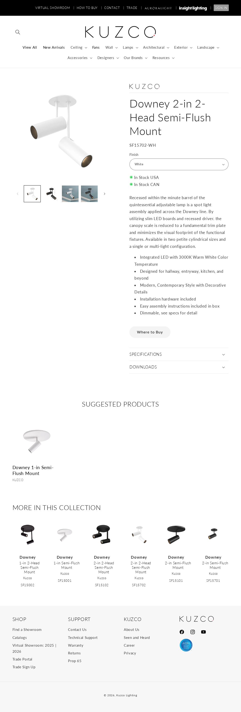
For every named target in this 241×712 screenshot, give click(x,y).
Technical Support (83, 637)
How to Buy (89, 8)
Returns (74, 653)
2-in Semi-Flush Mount (178, 565)
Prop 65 (74, 661)
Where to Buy (150, 332)
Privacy (130, 653)
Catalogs (19, 637)
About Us (132, 629)
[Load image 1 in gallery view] (32, 194)
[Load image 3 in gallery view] (51, 194)
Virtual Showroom (54, 8)
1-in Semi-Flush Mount (67, 565)
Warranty (75, 645)
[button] (17, 32)
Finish (134, 155)
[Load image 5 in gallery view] (89, 194)
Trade (134, 8)
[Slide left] (17, 194)
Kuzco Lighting (126, 695)
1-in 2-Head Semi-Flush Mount (29, 567)
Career (129, 645)
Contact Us (77, 629)
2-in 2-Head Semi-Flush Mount (104, 567)
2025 (49, 645)
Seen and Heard (137, 637)
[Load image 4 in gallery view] (70, 194)
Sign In (221, 8)
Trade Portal (22, 659)
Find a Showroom (27, 629)
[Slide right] (104, 194)
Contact (114, 8)
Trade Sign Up (24, 667)
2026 (17, 651)
